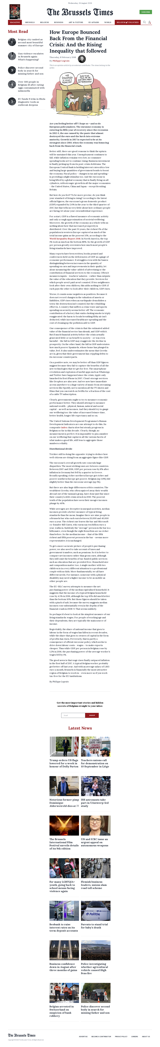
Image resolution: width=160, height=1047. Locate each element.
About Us (146, 1036)
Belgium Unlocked (128, 22)
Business (58, 22)
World (107, 22)
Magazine (15, 22)
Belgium (44, 22)
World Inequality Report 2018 (65, 238)
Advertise (83, 1036)
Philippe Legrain (61, 60)
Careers (134, 1036)
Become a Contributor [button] (101, 1036)
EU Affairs (93, 22)
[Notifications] (149, 22)
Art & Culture (76, 22)
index (64, 427)
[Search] (144, 22)
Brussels (30, 22)
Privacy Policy (121, 1036)
